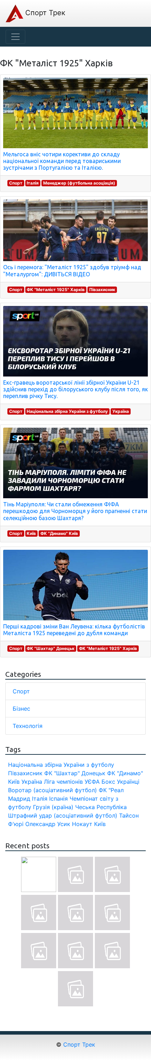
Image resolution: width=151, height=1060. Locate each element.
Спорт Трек (44, 12)
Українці (128, 781)
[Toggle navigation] (15, 37)
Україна (120, 411)
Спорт (15, 183)
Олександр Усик (47, 823)
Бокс (108, 781)
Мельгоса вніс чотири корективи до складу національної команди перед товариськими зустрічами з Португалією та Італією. (62, 161)
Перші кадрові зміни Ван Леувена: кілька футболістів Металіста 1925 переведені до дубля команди (74, 629)
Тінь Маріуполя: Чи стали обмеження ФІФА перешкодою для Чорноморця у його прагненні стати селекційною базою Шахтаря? (75, 511)
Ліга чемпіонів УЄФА (72, 781)
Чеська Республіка (101, 807)
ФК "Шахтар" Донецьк (50, 648)
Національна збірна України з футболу (67, 411)
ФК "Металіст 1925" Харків (56, 289)
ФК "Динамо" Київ (59, 533)
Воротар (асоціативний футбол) (52, 790)
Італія (33, 183)
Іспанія (58, 798)
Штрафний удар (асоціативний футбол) (62, 815)
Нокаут (82, 823)
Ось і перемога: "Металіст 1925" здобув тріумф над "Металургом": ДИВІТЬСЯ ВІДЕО (72, 270)
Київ (31, 533)
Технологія (27, 725)
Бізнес (21, 708)
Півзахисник (102, 289)
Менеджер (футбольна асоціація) (79, 183)
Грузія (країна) (53, 807)
